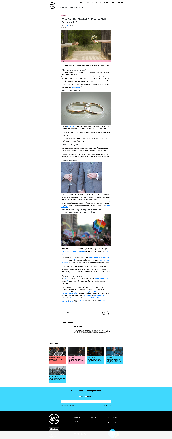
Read (88, 2)
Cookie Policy (111, 419)
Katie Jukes (65, 25)
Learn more (98, 435)
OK (117, 435)
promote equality (99, 295)
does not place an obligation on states (72, 259)
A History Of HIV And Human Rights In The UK (56, 360)
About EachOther (96, 2)
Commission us (78, 419)
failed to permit (87, 268)
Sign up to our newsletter (80, 421)
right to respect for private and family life (73, 251)
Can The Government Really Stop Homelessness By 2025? (57, 379)
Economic (51, 376)
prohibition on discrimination (69, 293)
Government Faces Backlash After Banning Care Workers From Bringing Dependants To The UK (114, 361)
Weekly (89, 396)
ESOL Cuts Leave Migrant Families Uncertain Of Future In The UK (76, 360)
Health (89, 357)
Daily (82, 396)
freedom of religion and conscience (99, 157)
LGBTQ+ (64, 61)
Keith (80, 299)
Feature (63, 15)
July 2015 (67, 278)
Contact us (77, 417)
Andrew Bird (72, 297)
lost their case (76, 87)
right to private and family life (82, 292)
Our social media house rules (98, 419)
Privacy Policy (74, 405)
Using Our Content (112, 417)
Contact (106, 2)
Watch (81, 2)
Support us (93, 417)
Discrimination (52, 357)
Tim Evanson (80, 300)
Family (70, 357)
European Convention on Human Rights (99, 257)
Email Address (64, 399)
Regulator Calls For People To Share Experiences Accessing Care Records (95, 360)
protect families (86, 295)
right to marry (71, 126)
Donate (113, 2)
